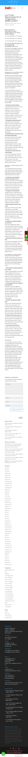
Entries (7, 613)
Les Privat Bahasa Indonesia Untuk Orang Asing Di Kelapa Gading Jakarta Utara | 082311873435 (13, 445)
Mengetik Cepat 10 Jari (9, 600)
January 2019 (7, 479)
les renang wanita (8, 732)
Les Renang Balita (9, 593)
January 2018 (7, 500)
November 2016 (8, 527)
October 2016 (8, 529)
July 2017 (7, 512)
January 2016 (7, 543)
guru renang (7, 742)
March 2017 (7, 520)
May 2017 (7, 516)
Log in (6, 612)
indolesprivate (8, 735)
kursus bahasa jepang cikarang (13, 733)
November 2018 (8, 483)
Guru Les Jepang (8, 577)
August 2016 (7, 533)
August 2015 (7, 553)
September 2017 (8, 508)
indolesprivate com (18, 741)
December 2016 (8, 525)
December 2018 (8, 481)
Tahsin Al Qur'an (8, 604)
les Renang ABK (8, 589)
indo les (13, 728)
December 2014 (8, 564)
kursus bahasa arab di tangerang (15, 739)
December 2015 (8, 545)
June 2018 (7, 491)
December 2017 (8, 502)
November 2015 (8, 547)
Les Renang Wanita (9, 599)
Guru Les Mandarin (9, 581)
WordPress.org (8, 617)
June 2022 (7, 467)
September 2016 (8, 531)
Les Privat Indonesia (17, 730)
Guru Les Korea (8, 579)
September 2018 (8, 487)
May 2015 (7, 558)
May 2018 (7, 493)
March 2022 (7, 471)
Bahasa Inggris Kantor (9, 569)
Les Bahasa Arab (8, 585)
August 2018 (7, 489)
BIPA (6, 571)
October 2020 (8, 473)
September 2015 (8, 551)
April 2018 (7, 495)
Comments (8, 615)
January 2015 (7, 562)
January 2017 (7, 524)
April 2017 (7, 518)
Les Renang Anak (8, 591)
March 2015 (7, 560)
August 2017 (7, 510)
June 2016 (7, 537)
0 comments (11, 24)
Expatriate (7, 573)
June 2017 (7, 514)
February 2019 (8, 477)
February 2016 (8, 541)
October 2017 (8, 506)
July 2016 (7, 535)
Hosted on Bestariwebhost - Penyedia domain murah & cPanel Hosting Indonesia (18, 755)
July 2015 (7, 554)
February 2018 (8, 498)
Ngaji (6, 602)
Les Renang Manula (9, 597)
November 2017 (8, 504)
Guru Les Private (8, 583)
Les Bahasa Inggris (9, 587)
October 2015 (8, 549)
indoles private (8, 728)
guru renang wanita (9, 741)
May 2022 (7, 469)
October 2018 (8, 485)
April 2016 (7, 539)
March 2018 (7, 496)
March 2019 (7, 475)
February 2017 (8, 522)
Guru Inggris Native (9, 575)
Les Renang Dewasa (9, 595)
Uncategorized (8, 606)
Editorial (8, 23)
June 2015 (7, 556)
